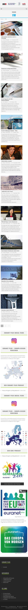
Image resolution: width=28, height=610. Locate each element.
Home (2, 19)
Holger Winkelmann (6, 132)
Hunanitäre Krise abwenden (7, 281)
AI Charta (5, 599)
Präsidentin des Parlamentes (9, 597)
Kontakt (5, 567)
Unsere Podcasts (7, 581)
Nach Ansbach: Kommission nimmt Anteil (10, 250)
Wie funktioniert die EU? (8, 596)
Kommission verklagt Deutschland (8, 68)
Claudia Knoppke (6, 39)
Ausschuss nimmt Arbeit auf (7, 310)
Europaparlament (7, 595)
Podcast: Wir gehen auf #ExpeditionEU (10, 390)
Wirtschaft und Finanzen (8, 578)
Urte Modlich (5, 102)
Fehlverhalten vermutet (6, 161)
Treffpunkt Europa (7, 579)
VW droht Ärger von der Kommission (9, 221)
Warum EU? (5, 582)
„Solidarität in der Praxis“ (7, 191)
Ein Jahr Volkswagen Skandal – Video (9, 130)
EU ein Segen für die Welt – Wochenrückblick (7, 99)
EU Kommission (6, 593)
